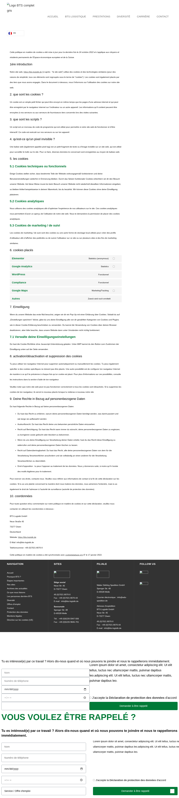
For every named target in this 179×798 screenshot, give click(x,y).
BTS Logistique (75, 16)
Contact (163, 16)
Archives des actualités (17, 588)
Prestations (101, 16)
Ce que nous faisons (16, 592)
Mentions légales (14, 616)
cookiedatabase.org (74, 555)
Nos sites (11, 584)
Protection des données (17, 612)
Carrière (143, 16)
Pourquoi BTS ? (14, 577)
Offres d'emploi (13, 604)
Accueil (52, 16)
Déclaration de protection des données (136, 698)
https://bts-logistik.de (33, 72)
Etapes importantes (15, 581)
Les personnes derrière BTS (19, 596)
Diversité (123, 16)
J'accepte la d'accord (134, 698)
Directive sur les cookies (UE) (20, 620)
